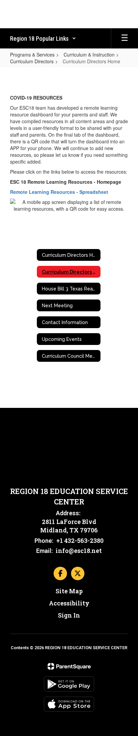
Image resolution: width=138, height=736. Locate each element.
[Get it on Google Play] (69, 684)
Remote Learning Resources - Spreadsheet (59, 191)
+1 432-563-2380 (80, 540)
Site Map (69, 591)
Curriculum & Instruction (89, 54)
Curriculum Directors (32, 61)
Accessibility (69, 603)
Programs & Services (32, 54)
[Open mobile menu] (124, 38)
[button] (43, 38)
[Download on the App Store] (69, 704)
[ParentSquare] (69, 666)
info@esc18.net (79, 551)
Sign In (69, 615)
